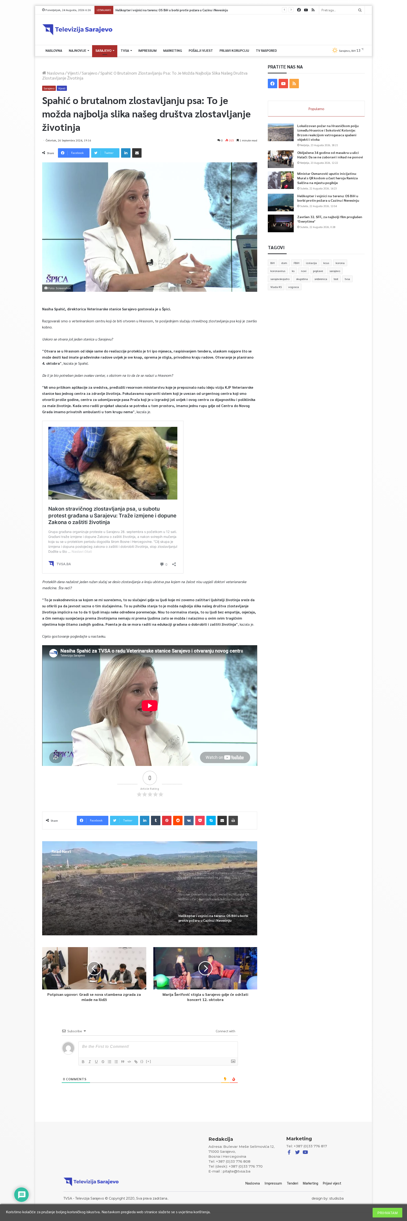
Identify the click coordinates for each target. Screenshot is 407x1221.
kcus (326, 263)
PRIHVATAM (387, 1212)
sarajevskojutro (279, 279)
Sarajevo (103, 50)
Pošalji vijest (201, 50)
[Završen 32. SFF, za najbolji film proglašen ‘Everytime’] (281, 223)
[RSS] (313, 10)
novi (303, 271)
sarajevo (335, 271)
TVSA (125, 50)
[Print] (233, 820)
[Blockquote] (122, 1062)
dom (284, 263)
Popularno (316, 108)
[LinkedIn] (125, 153)
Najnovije (77, 50)
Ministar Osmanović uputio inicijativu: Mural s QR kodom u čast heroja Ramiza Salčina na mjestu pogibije (327, 178)
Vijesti (73, 73)
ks (293, 271)
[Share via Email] (137, 153)
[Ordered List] (109, 1062)
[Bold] (83, 1062)
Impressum (147, 50)
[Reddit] (178, 820)
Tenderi (292, 1183)
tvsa (347, 279)
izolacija (311, 263)
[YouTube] (305, 10)
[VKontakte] (189, 820)
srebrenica (320, 279)
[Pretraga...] (360, 10)
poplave (318, 271)
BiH (272, 263)
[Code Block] (129, 1062)
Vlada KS (276, 287)
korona (340, 263)
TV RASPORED (266, 50)
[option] (149, 888)
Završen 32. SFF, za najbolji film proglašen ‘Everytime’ (151, 10)
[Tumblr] (155, 820)
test (336, 279)
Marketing (172, 50)
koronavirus (277, 271)
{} (142, 1061)
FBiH (296, 263)
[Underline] (96, 1062)
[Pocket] (200, 820)
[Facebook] (298, 10)
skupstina (302, 279)
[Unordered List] (116, 1062)
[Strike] (103, 1062)
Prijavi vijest (332, 1183)
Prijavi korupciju (234, 50)
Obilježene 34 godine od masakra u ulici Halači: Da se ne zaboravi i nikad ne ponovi (330, 154)
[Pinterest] (166, 820)
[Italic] (89, 1062)
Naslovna (53, 50)
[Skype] (211, 820)
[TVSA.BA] (77, 30)
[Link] (136, 1062)
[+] (148, 1061)
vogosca (293, 287)
